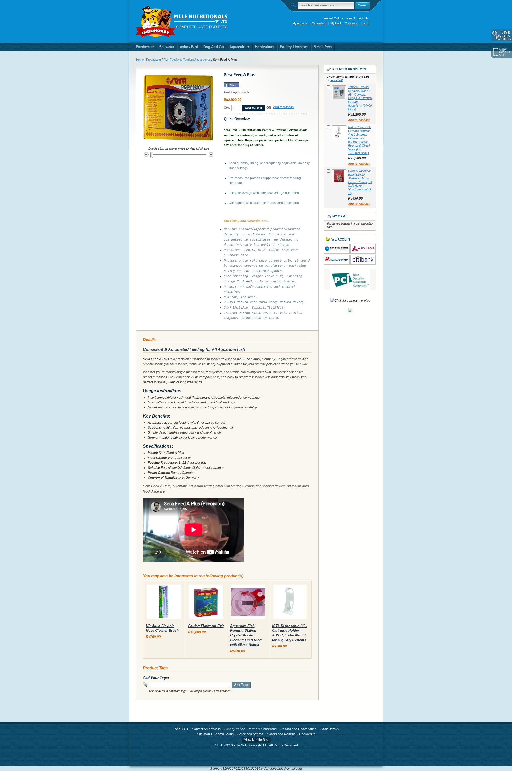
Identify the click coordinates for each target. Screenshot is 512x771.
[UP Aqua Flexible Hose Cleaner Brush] (164, 603)
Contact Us (307, 734)
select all (336, 80)
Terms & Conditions (262, 729)
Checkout (351, 23)
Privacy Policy (234, 729)
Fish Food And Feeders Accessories (187, 59)
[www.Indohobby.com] (182, 21)
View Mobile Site (256, 740)
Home (140, 59)
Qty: (227, 107)
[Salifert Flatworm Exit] (206, 603)
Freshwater (154, 59)
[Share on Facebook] (231, 85)
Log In (365, 23)
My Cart (335, 23)
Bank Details (329, 729)
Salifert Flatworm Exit (206, 626)
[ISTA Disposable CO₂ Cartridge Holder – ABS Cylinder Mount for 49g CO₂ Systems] (290, 603)
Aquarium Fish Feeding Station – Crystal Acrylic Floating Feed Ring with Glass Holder (246, 635)
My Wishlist (319, 23)
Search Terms (224, 734)
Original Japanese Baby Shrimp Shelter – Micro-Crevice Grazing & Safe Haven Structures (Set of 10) (360, 182)
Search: (295, 5)
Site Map (203, 734)
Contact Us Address (206, 729)
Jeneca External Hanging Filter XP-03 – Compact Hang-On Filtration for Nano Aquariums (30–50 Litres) (360, 98)
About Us (181, 729)
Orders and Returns (281, 734)
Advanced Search (250, 734)
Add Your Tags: (156, 678)
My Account (300, 23)
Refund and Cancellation (298, 729)
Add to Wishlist (283, 107)
